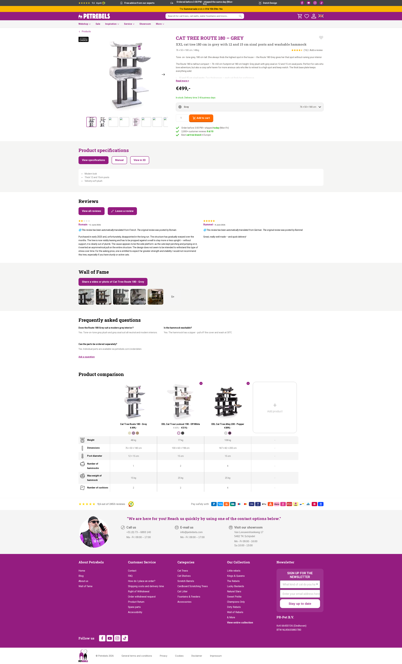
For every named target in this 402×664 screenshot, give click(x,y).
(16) (306, 50)
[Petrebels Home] (83, 656)
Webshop (83, 24)
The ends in (201, 9)
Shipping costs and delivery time (146, 586)
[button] (182, 81)
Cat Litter (182, 591)
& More (231, 617)
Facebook (302, 3)
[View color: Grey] (133, 433)
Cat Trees (182, 570)
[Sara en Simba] (155, 297)
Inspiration (111, 24)
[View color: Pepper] (182, 433)
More (159, 24)
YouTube (309, 3)
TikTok (321, 3)
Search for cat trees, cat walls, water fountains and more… (198, 16)
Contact (132, 570)
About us (83, 581)
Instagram (315, 3)
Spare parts (134, 607)
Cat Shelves (184, 575)
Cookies (179, 655)
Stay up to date (300, 603)
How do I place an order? (141, 581)
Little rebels (233, 570)
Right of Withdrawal (138, 591)
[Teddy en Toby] (86, 297)
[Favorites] (306, 16)
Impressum (216, 655)
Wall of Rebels (235, 612)
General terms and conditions (137, 655)
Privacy (163, 655)
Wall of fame (85, 586)
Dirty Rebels (234, 607)
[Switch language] (320, 16)
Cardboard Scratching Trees (192, 586)
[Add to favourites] (321, 37)
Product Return (136, 601)
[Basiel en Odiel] (138, 297)
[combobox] (299, 584)
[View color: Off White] (178, 433)
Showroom (145, 24)
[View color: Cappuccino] (137, 433)
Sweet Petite (234, 596)
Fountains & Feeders (188, 596)
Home (82, 570)
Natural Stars (234, 591)
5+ (172, 296)
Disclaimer (196, 655)
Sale (98, 24)
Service (128, 24)
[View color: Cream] (129, 433)
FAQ (130, 575)
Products (86, 31)
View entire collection (240, 622)
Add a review (316, 50)
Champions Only (236, 601)
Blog (81, 575)
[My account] (313, 16)
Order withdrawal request (142, 596)
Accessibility (135, 612)
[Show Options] (317, 584)
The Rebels (233, 581)
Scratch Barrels (185, 581)
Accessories (184, 601)
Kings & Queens (236, 575)
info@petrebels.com (191, 532)
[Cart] (299, 16)
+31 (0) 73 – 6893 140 (138, 532)
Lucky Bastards (235, 586)
